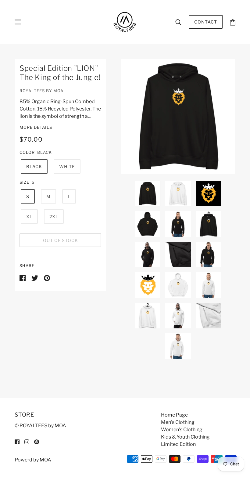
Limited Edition (178, 444)
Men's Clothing (178, 422)
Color (27, 152)
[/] (125, 21)
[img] (17, 441)
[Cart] (232, 22)
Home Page (174, 415)
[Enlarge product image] (178, 116)
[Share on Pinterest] (46, 277)
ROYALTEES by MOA (41, 90)
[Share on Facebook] (23, 277)
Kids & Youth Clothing (185, 437)
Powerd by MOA (33, 460)
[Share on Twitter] (35, 277)
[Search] (178, 22)
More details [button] (36, 127)
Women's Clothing (181, 429)
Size (24, 182)
